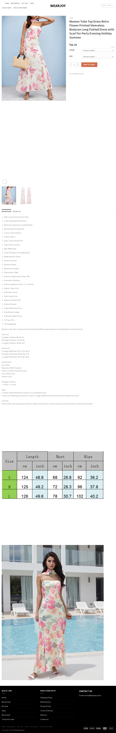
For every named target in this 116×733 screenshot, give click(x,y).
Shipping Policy (46, 697)
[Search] (2, 3)
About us (43, 715)
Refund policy (45, 702)
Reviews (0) (17, 211)
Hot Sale (25, 3)
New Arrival (15, 3)
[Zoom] (4, 182)
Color (71, 50)
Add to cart (89, 64)
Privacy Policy (45, 706)
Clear (112, 47)
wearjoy (58, 5)
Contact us (44, 719)
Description (6, 211)
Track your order (20, 8)
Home (7, 3)
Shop (32, 3)
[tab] (6, 211)
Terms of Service (46, 710)
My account (7, 8)
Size (71, 56)
